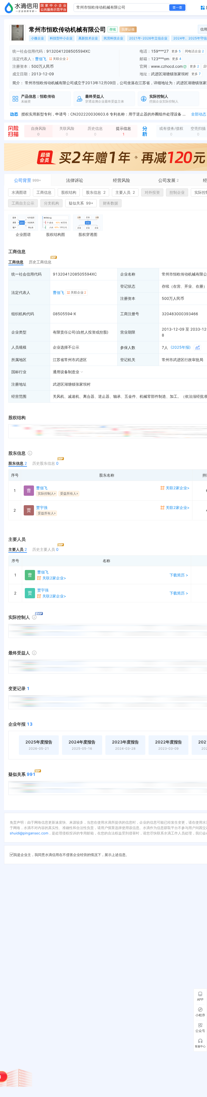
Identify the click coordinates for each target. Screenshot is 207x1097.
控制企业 (177, 192)
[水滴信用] (21, 7)
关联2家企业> (177, 487)
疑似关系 (81, 203)
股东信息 (96, 192)
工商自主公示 (23, 203)
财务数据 (110, 203)
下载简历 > (179, 575)
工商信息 (43, 192)
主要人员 (125, 192)
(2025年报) (181, 347)
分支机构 (51, 203)
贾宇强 (41, 507)
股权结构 (68, 192)
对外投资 (152, 192)
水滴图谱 (19, 192)
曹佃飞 (40, 58)
